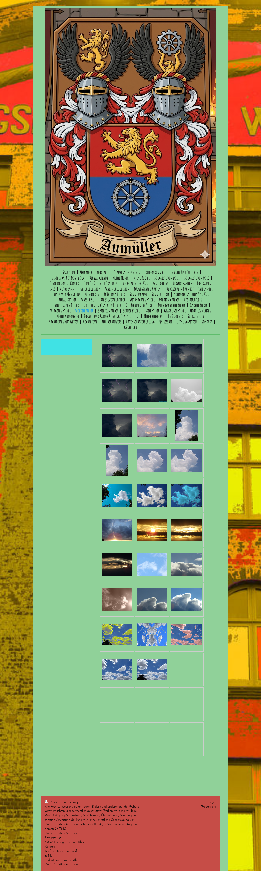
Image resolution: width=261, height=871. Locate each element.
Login (212, 802)
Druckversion (58, 802)
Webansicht (208, 806)
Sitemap (73, 802)
